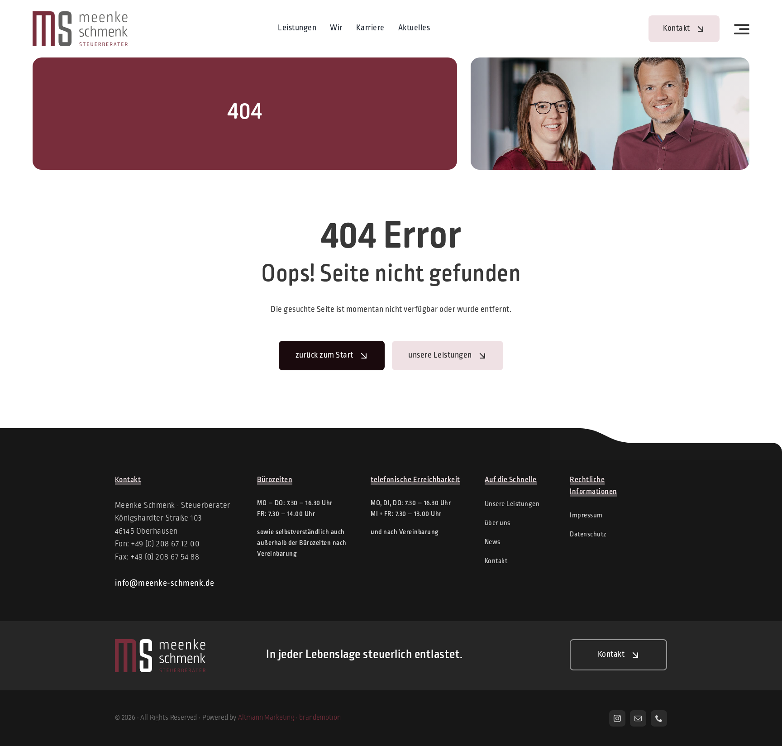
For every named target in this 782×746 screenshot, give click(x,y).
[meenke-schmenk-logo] (80, 15)
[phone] (659, 718)
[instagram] (617, 718)
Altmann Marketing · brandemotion (289, 717)
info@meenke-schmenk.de (165, 583)
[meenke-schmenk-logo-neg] (160, 643)
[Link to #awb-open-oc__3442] (742, 29)
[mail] (638, 718)
